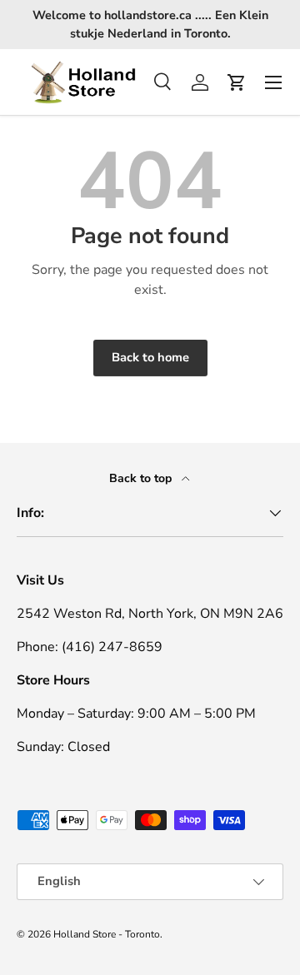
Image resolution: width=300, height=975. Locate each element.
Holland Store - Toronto (106, 934)
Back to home (150, 357)
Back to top (142, 478)
